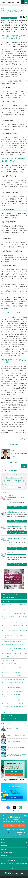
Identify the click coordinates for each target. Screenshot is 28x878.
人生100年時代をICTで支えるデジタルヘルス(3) (14, 644)
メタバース (19, 484)
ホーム (2, 839)
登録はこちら (14, 797)
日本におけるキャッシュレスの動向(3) (12, 675)
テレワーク (5, 484)
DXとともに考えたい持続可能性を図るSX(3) (14, 679)
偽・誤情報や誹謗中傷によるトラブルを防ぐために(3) (15, 617)
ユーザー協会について (20, 829)
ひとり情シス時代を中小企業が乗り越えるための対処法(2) (15, 626)
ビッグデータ (11, 487)
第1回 (2, 20)
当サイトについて (13, 863)
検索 (24, 466)
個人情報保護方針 (22, 863)
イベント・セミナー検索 (6, 852)
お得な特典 (14, 771)
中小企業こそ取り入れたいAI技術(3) (12, 672)
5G (24, 484)
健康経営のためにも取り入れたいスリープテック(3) (15, 608)
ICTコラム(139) (6, 601)
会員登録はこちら (14, 774)
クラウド (21, 480)
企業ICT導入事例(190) (8, 715)
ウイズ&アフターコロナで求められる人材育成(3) (15, 656)
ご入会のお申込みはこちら (12, 825)
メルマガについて (21, 834)
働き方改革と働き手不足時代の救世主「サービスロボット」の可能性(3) (15, 649)
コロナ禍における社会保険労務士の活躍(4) (13, 691)
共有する (20, 810)
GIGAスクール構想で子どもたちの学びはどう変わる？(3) (15, 707)
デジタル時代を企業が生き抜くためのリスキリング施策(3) (15, 631)
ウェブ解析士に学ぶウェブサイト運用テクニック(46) (15, 667)
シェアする (8, 810)
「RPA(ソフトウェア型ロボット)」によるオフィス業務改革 (9, 18)
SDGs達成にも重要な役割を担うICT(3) (12, 641)
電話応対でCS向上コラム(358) (10, 594)
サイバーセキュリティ (11, 477)
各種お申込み (4, 855)
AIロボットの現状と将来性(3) (10, 622)
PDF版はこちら (14, 444)
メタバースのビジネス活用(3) (10, 663)
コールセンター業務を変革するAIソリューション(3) (15, 695)
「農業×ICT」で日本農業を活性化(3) (12, 687)
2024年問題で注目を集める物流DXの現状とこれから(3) (15, 636)
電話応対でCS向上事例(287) (9, 597)
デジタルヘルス (19, 487)
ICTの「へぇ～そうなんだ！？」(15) (12, 700)
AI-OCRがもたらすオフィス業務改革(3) (12, 660)
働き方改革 (14, 480)
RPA (11, 484)
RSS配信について (14, 860)
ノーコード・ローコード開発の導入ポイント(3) (14, 613)
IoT (6, 487)
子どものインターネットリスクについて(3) (13, 703)
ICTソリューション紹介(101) (9, 718)
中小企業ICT (7, 480)
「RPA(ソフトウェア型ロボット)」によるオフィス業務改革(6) (15, 683)
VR (14, 484)
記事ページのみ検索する (10, 470)
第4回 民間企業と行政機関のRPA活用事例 (16, 526)
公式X (14, 810)
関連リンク (14, 868)
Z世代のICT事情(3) (8, 712)
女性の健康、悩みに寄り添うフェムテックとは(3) (15, 604)
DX (21, 477)
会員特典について (21, 832)
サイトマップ (5, 863)
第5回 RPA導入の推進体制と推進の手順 (16, 512)
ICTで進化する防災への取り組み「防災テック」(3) (15, 653)
